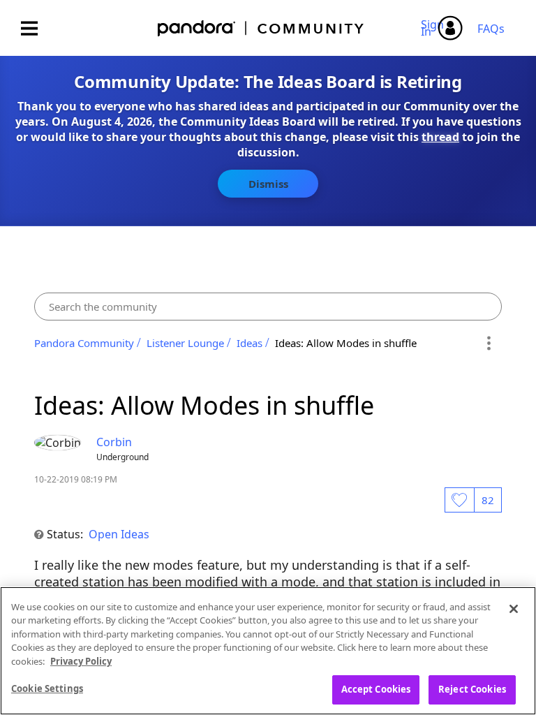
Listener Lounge (185, 343)
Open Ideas (119, 534)
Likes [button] (459, 500)
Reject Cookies (472, 689)
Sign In (434, 28)
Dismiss (268, 184)
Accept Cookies (376, 689)
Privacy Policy (81, 661)
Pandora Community (261, 28)
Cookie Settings (47, 688)
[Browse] (36, 28)
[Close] (513, 609)
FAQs (491, 28)
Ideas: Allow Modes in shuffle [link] (346, 343)
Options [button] (489, 343)
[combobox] (268, 306)
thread (440, 137)
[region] (268, 651)
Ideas (249, 343)
